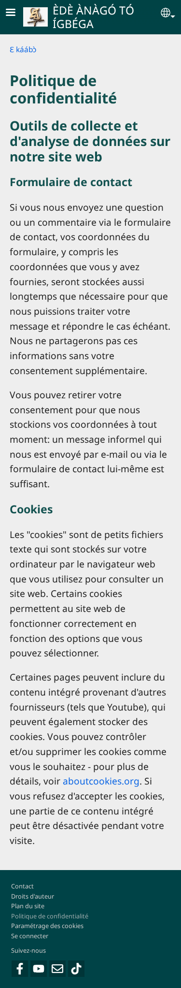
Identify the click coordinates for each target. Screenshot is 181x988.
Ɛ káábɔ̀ (23, 49)
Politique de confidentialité (49, 916)
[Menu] (16, 13)
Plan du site (27, 905)
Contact (22, 886)
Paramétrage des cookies (47, 925)
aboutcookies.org (101, 780)
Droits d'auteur (32, 896)
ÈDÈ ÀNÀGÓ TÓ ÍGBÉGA (93, 16)
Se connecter (29, 935)
